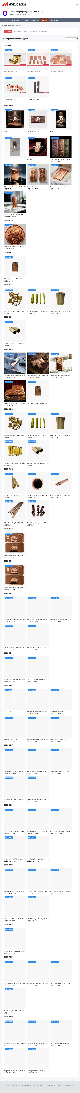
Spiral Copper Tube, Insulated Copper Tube (40, 523)
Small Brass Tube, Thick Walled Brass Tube (63, 311)
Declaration (60, 1085)
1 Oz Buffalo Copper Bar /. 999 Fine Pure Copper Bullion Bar (22, 555)
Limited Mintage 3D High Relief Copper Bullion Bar (65, 159)
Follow (9, 32)
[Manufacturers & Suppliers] (14, 4)
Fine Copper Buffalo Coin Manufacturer (16, 247)
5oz (5, 159)
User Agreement (51, 1085)
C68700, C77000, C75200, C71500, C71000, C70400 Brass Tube (23, 343)
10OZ (6, 132)
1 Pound (29, 159)
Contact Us (54, 20)
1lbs (51, 132)
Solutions (35, 20)
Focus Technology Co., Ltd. (27, 1085)
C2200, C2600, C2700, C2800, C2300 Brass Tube (41, 311)
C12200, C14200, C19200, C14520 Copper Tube (18, 523)
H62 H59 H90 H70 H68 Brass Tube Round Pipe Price (20, 311)
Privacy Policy (69, 1085)
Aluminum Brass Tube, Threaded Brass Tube (17, 463)
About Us (25, 20)
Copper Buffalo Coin (33, 132)
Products (16, 20)
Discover (44, 20)
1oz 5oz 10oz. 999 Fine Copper (13, 214)
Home (6, 20)
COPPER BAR (8, 712)
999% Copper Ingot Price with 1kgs (14, 279)
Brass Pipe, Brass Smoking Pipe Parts (15, 495)
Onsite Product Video (10, 72)
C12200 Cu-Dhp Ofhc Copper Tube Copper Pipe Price (43, 495)
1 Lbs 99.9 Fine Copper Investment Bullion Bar (64, 187)
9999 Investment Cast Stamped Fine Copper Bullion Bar (44, 376)
